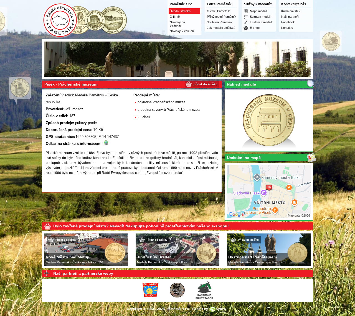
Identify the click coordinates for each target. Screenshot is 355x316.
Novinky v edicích (182, 31)
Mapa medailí (259, 11)
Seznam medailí (260, 16)
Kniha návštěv (290, 11)
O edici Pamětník (218, 11)
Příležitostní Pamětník (221, 16)
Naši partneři (289, 16)
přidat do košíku (205, 84)
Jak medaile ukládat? (221, 27)
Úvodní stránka (180, 11)
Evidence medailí (261, 22)
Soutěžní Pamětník (219, 22)
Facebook (288, 22)
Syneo (221, 309)
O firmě (175, 16)
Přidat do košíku (65, 239)
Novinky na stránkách (177, 23)
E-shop (255, 27)
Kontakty (287, 27)
